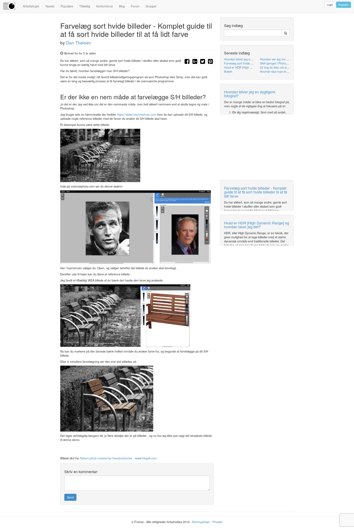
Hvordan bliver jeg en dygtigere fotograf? (250, 59)
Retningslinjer (201, 522)
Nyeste (49, 6)
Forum (135, 6)
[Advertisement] (257, 147)
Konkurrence (104, 6)
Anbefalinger (31, 6)
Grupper (151, 6)
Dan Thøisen (78, 43)
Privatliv (217, 522)
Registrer (343, 4)
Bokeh (228, 71)
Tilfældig (84, 6)
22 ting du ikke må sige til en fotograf (284, 67)
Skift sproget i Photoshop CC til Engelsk (285, 63)
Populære (67, 6)
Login (330, 4)
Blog (122, 6)
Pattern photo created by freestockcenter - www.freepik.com (118, 458)
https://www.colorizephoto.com (136, 114)
